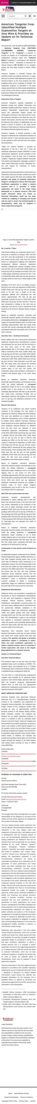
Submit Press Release (11, 1097)
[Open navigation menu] (3, 16)
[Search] (25, 16)
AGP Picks (4, 3)
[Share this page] (34, 16)
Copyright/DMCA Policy (9, 1101)
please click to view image (18, 244)
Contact (32, 1101)
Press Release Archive (21, 1093)
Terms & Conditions (26, 1097)
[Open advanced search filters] (30, 16)
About (10, 1093)
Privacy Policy (23, 1101)
